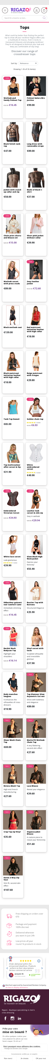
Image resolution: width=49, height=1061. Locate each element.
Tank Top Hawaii (11, 419)
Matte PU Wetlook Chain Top (35, 741)
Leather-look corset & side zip (35, 512)
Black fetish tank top (12, 145)
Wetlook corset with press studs (12, 282)
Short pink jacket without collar (35, 236)
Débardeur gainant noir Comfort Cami (13, 603)
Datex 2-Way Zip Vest (11, 878)
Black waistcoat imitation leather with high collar (12, 375)
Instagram (12, 1018)
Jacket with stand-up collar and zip (13, 191)
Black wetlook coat (13, 327)
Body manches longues (11, 695)
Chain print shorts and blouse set (12, 236)
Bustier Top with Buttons (35, 603)
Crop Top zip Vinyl (12, 832)
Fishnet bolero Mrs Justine (36, 99)
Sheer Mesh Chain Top (12, 741)
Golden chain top (35, 419)
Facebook (5, 1018)
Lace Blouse (32, 786)
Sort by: (14, 63)
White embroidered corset (33, 467)
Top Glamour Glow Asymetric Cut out (36, 695)
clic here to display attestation (16, 987)
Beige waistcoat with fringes (34, 374)
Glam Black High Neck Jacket (34, 557)
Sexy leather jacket (33, 282)
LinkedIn (19, 1018)
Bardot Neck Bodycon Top (10, 649)
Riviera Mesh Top (12, 786)
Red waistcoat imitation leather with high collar (35, 329)
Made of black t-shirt (34, 191)
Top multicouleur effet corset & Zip (12, 466)
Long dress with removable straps (35, 145)
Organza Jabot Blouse (33, 833)
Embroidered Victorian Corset (11, 512)
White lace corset (12, 556)
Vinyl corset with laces (35, 649)
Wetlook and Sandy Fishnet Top (12, 99)
